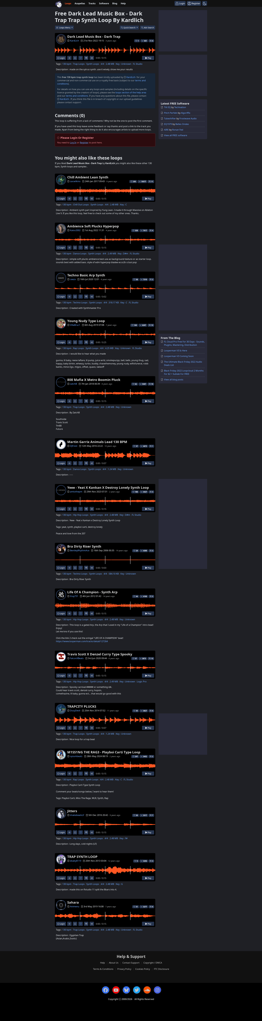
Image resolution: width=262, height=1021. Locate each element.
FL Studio (137, 63)
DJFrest (73, 445)
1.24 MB (112, 469)
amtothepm (76, 491)
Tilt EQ (167, 107)
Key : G (119, 884)
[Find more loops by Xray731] (69, 613)
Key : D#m (123, 253)
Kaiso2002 (75, 230)
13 (152, 325)
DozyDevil (75, 710)
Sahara (73, 902)
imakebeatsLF (77, 815)
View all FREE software (175, 135)
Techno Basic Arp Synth (86, 275)
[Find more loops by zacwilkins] (69, 198)
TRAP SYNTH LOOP (82, 856)
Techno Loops (80, 302)
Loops (68, 3)
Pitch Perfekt (170, 112)
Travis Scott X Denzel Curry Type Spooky (99, 654)
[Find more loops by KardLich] (69, 58)
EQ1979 (168, 124)
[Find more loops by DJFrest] (69, 463)
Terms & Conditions (103, 969)
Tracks (92, 3)
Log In (73, 142)
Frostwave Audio (188, 118)
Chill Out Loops (81, 204)
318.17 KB (114, 302)
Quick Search (129, 27)
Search (149, 27)
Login (62, 58)
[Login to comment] (86, 58)
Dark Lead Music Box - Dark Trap (93, 36)
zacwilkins (75, 181)
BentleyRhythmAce (79, 550)
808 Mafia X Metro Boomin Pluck (93, 379)
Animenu (74, 906)
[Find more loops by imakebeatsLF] (69, 832)
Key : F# (123, 838)
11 (152, 181)
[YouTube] (116, 990)
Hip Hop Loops (80, 514)
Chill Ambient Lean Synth (87, 177)
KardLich (74, 40)
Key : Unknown (123, 63)
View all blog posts (173, 379)
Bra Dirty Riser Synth (84, 546)
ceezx (73, 279)
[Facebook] (105, 990)
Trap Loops (79, 63)
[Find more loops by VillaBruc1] (69, 342)
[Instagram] (157, 990)
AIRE (166, 129)
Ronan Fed (177, 129)
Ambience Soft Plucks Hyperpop (93, 226)
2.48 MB (110, 63)
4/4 (102, 63)
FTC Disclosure (161, 969)
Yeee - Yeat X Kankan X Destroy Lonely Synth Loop (108, 487)
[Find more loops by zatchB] (69, 401)
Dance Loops (80, 253)
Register (84, 142)
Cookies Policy (142, 969)
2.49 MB (112, 253)
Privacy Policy (124, 969)
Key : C (123, 204)
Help (123, 3)
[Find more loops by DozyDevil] (69, 728)
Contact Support (130, 962)
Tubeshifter (170, 118)
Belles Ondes (182, 124)
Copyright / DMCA (152, 962)
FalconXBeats (77, 658)
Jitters (72, 811)
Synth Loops (92, 63)
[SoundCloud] (147, 990)
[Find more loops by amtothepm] (69, 509)
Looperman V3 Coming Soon (179, 356)
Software (104, 3)
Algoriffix (185, 112)
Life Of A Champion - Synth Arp (92, 592)
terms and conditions (77, 95)
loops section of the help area (130, 92)
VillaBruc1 (75, 324)
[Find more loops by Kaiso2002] (69, 247)
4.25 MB (109, 348)
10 (152, 384)
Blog (114, 3)
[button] (204, 3)
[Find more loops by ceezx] (69, 296)
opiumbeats (76, 756)
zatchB (73, 383)
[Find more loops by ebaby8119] (69, 878)
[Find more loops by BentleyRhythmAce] (69, 568)
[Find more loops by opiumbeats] (69, 773)
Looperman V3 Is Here (175, 350)
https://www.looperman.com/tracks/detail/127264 (82, 641)
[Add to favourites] (81, 58)
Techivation (180, 107)
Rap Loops (78, 348)
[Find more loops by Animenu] (69, 924)
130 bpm (66, 63)
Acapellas (80, 3)
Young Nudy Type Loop (86, 321)
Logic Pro (142, 681)
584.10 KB (114, 573)
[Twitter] (137, 990)
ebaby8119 (75, 860)
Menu (65, 27)
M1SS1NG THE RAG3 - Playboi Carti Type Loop (103, 752)
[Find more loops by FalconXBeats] (69, 675)
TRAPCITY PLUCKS (81, 706)
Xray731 (74, 596)
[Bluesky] (126, 990)
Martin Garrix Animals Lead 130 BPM (97, 441)
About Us (113, 962)
